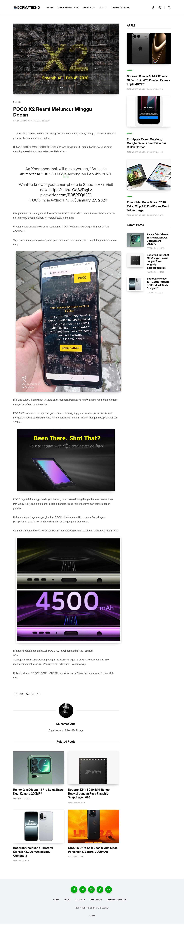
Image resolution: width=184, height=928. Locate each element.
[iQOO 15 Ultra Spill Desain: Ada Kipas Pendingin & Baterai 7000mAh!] (93, 826)
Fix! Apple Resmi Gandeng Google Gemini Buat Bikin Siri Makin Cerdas (146, 143)
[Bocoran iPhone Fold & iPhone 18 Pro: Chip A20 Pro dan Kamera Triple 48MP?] (149, 48)
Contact (80, 900)
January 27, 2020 (92, 200)
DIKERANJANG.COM (68, 7)
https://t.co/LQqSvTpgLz (70, 190)
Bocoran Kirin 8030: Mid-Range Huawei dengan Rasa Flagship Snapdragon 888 (89, 793)
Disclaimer (96, 900)
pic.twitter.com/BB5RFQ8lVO (66, 195)
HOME (50, 7)
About (67, 900)
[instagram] (91, 889)
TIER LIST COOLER (120, 7)
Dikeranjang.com (116, 900)
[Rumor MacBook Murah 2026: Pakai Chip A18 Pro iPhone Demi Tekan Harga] (149, 174)
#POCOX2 (54, 174)
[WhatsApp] (27, 694)
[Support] (160, 7)
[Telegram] (33, 694)
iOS (102, 7)
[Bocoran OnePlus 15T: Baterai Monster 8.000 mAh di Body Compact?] (38, 826)
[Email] (38, 694)
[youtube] (108, 889)
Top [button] (93, 916)
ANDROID (87, 7)
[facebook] (74, 889)
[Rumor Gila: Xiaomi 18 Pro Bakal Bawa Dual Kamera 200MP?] (38, 767)
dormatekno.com (26, 133)
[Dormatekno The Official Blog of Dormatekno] (26, 7)
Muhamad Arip (66, 724)
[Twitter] (21, 694)
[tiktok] (100, 889)
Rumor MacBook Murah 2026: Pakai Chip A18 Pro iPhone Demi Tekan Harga (148, 206)
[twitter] (82, 889)
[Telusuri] (169, 7)
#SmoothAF (30, 174)
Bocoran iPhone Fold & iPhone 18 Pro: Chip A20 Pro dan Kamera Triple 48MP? (148, 80)
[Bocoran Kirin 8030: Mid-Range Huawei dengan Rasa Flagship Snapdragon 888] (93, 767)
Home (56, 900)
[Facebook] (153, 7)
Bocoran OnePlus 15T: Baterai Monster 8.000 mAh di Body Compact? (33, 851)
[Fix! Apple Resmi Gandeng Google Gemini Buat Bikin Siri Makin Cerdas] (149, 111)
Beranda (17, 102)
